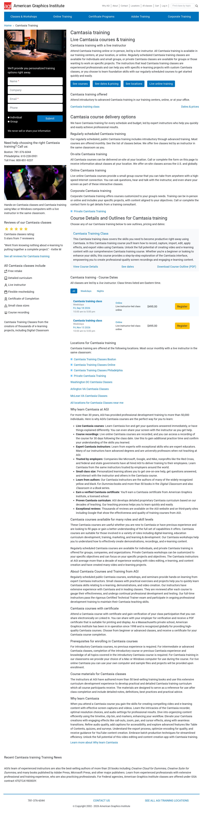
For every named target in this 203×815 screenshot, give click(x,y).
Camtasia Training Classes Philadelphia (98, 370)
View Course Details (85, 266)
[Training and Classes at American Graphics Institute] (9, 5)
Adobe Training (140, 16)
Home (8, 25)
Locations (135, 6)
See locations (134, 83)
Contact (124, 6)
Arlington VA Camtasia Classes (89, 389)
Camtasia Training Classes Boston (95, 359)
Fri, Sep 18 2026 (81, 308)
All (73, 291)
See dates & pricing (106, 83)
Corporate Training (179, 16)
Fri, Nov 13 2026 (81, 327)
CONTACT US (101, 800)
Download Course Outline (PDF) (176, 266)
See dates (128, 266)
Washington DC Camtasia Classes (91, 382)
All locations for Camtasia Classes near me (96, 402)
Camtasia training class (84, 106)
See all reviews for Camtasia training (26, 256)
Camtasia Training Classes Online (94, 364)
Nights (100, 291)
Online (119, 303)
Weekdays (86, 291)
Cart (157, 6)
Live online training (161, 83)
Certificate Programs (101, 16)
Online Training (62, 16)
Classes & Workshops (23, 16)
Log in (164, 6)
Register (182, 306)
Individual (16, 117)
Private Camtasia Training (90, 211)
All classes (147, 6)
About (115, 6)
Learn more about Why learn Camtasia (94, 742)
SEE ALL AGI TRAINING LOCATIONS (167, 800)
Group (14, 121)
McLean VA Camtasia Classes (88, 396)
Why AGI (106, 6)
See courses (80, 83)
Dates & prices (190, 106)
